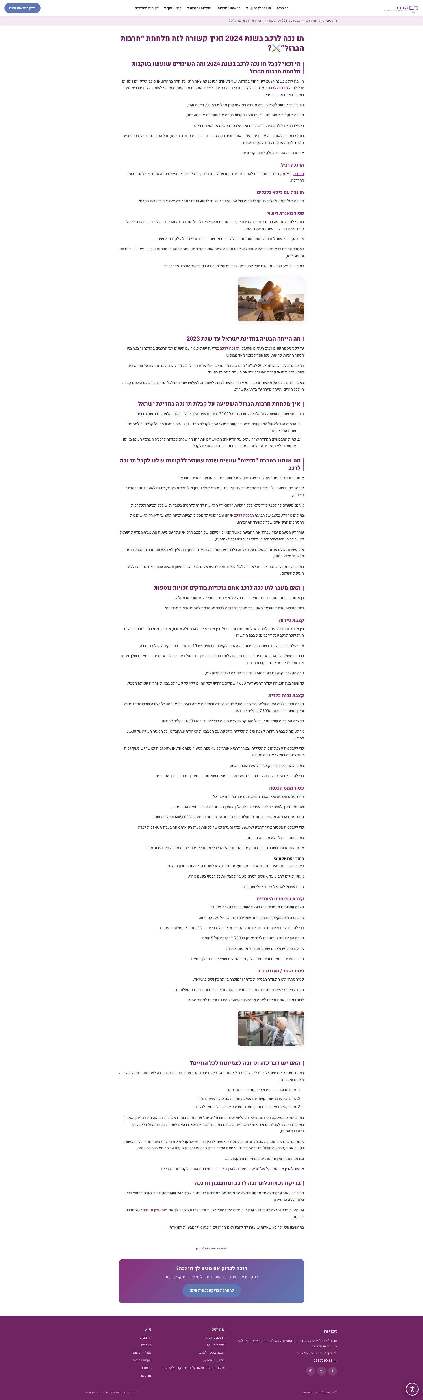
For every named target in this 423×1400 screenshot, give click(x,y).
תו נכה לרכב (278, 88)
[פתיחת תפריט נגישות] (412, 1389)
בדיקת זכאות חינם (22, 8)
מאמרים (319, 21)
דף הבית (282, 8)
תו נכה (298, 173)
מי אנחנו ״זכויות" (229, 8)
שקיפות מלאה (142, 1360)
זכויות (330, 1331)
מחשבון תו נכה (154, 1210)
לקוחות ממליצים (147, 8)
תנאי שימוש (112, 1392)
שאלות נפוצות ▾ (199, 8)
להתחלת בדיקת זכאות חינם (211, 1290)
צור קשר (146, 1375)
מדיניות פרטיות (130, 1392)
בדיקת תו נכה (216, 1345)
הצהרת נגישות (94, 1392)
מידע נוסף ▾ (173, 8)
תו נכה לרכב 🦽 (214, 1337)
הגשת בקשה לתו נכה (211, 1352)
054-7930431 (323, 1360)
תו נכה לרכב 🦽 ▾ (258, 8)
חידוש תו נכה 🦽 (213, 1360)
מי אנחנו (146, 1368)
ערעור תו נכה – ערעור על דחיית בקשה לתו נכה (194, 1368)
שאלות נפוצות (142, 1352)
